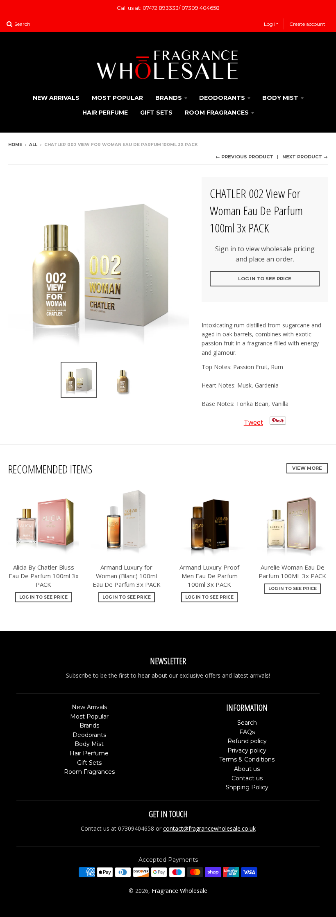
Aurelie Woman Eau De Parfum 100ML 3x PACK (292, 571)
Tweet (253, 422)
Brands (168, 97)
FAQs (247, 732)
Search (247, 722)
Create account (307, 24)
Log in (271, 24)
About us (247, 769)
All (33, 144)
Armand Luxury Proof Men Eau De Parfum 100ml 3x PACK (209, 575)
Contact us (247, 778)
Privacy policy (246, 750)
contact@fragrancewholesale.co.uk (209, 828)
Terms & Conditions (247, 759)
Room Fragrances (217, 112)
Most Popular (117, 97)
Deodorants (222, 97)
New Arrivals (56, 97)
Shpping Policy (247, 787)
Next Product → (305, 157)
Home (15, 144)
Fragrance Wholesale (179, 890)
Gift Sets (156, 112)
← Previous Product (244, 157)
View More (307, 468)
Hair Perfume (105, 112)
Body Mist (280, 97)
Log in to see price (264, 279)
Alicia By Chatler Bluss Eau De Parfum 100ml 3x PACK (44, 575)
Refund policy (247, 741)
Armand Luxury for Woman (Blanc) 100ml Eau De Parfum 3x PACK (127, 575)
